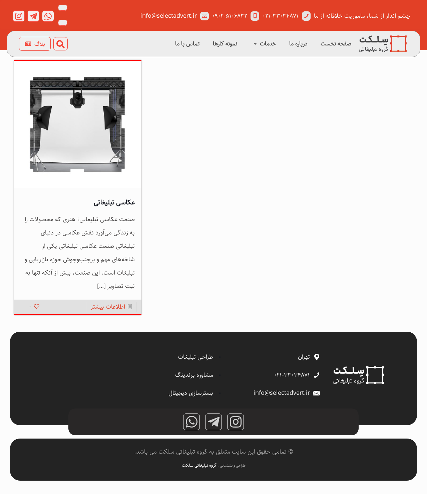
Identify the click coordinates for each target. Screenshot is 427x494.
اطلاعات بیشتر (107, 307)
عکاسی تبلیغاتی (114, 202)
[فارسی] (62, 8)
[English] (62, 23)
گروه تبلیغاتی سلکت (200, 465)
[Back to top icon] (395, 480)
